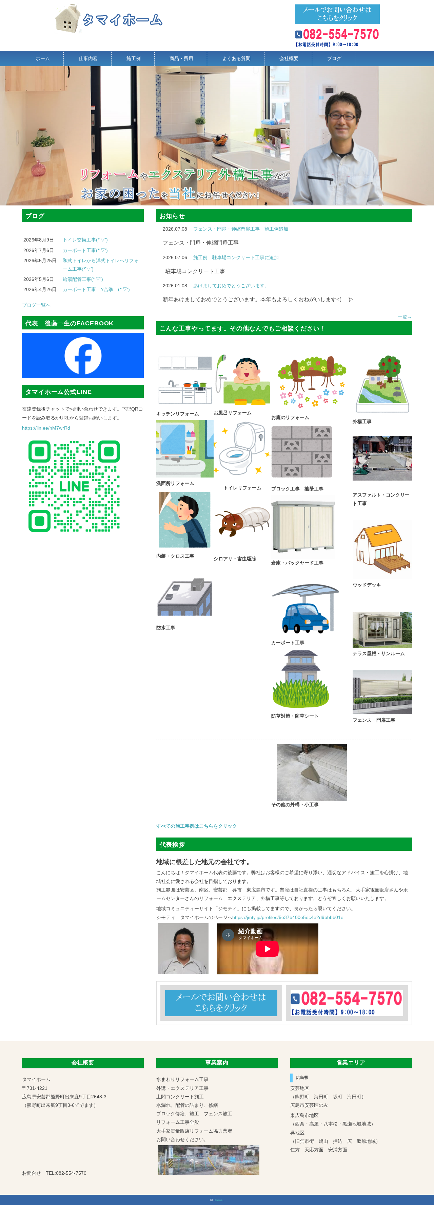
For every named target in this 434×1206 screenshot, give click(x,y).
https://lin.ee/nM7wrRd (46, 428)
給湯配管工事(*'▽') (83, 279)
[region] (217, 135)
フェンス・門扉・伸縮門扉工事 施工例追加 (240, 229)
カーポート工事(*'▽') (85, 250)
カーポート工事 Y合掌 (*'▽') (96, 289)
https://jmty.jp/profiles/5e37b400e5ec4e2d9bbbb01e (287, 917)
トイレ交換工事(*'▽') (85, 239)
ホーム (43, 58)
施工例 (133, 58)
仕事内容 (88, 58)
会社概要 (288, 58)
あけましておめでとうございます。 (231, 285)
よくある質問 (236, 58)
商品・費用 (181, 58)
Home (218, 1200)
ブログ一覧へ (36, 305)
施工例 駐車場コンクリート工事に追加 (236, 257)
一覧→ (405, 317)
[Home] (108, 7)
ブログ (334, 58)
